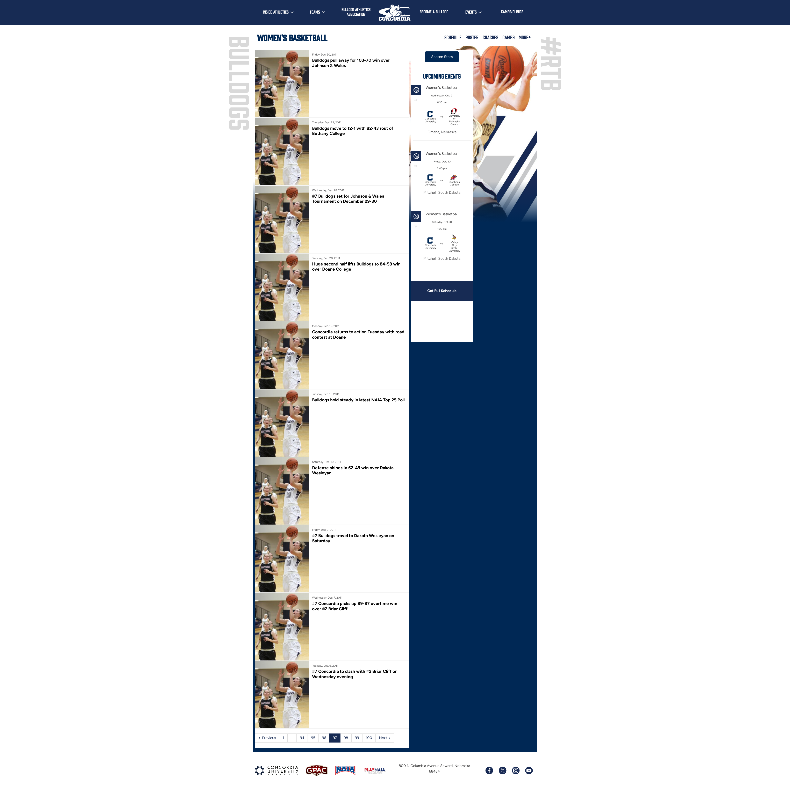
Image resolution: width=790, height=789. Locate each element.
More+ (525, 37)
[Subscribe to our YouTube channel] (528, 770)
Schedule (452, 37)
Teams (315, 11)
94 (302, 738)
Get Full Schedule (442, 290)
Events (471, 11)
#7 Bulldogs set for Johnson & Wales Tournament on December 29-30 (348, 198)
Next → (385, 738)
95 (313, 738)
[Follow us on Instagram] (515, 770)
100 (369, 738)
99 (357, 738)
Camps (508, 37)
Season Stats (442, 56)
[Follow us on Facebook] (489, 770)
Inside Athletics (276, 11)
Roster (472, 37)
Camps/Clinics (512, 11)
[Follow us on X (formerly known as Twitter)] (502, 770)
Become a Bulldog (434, 11)
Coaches (490, 37)
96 (324, 738)
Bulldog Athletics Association (356, 12)
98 (346, 738)
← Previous (267, 738)
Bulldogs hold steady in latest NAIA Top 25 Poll (358, 399)
